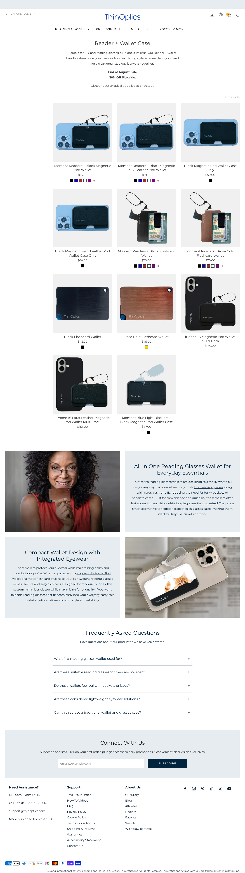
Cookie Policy (76, 817)
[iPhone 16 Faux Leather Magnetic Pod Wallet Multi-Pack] (82, 384)
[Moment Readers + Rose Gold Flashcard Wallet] (210, 218)
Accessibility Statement (84, 840)
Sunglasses (137, 29)
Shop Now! (150, 4)
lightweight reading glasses (93, 578)
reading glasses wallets (165, 482)
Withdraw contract (138, 828)
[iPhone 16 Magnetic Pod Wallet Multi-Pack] (210, 303)
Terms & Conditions (81, 823)
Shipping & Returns (81, 828)
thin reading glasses (208, 487)
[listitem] (122, 4)
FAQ (70, 806)
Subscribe (167, 763)
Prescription (108, 29)
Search (130, 823)
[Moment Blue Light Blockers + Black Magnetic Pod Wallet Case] (146, 384)
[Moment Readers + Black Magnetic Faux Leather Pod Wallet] (146, 132)
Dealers (130, 812)
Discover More (172, 29)
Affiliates (131, 806)
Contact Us (75, 846)
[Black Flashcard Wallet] (82, 303)
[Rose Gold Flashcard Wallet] (146, 303)
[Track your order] (220, 14)
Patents (130, 817)
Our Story (132, 795)
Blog (128, 800)
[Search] (238, 15)
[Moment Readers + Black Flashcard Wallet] (146, 218)
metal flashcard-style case (46, 578)
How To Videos (77, 800)
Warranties (75, 834)
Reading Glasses (70, 29)
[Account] (212, 15)
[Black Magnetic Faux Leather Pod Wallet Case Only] (82, 218)
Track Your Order (79, 795)
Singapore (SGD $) (19, 13)
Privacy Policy (76, 812)
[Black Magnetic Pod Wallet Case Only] (210, 132)
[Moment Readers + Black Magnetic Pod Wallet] (82, 132)
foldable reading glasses (28, 595)
